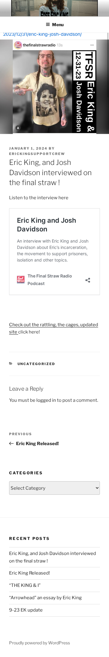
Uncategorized (36, 364)
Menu (58, 24)
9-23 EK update (26, 610)
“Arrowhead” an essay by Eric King (45, 597)
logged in (46, 400)
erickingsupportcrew (37, 154)
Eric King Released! (29, 573)
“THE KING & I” (25, 585)
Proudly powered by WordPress (39, 642)
